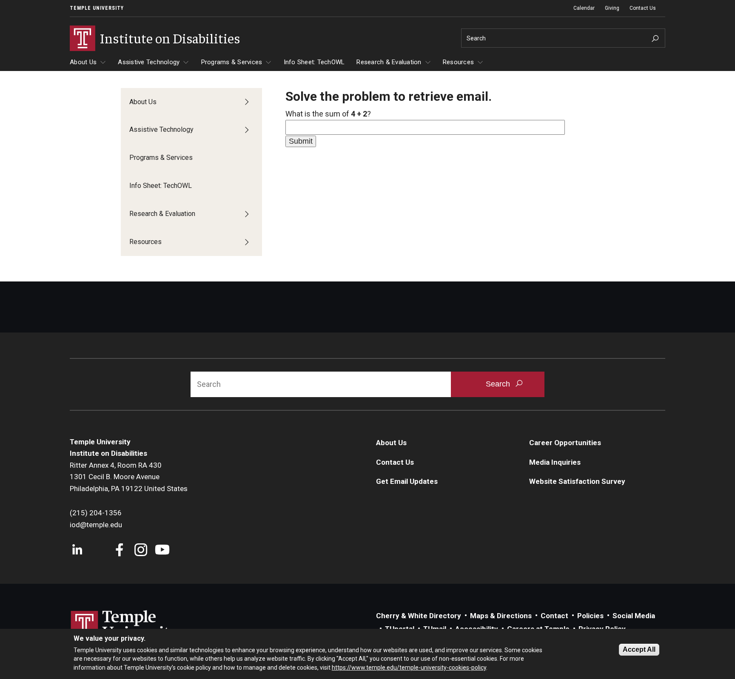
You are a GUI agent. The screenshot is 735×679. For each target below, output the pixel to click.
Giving (612, 8)
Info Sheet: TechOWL (314, 62)
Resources (458, 62)
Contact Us (643, 8)
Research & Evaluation (388, 62)
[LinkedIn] (77, 550)
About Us (83, 62)
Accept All (639, 649)
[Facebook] (119, 550)
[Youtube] (162, 550)
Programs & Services (231, 62)
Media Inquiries (555, 462)
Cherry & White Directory (418, 615)
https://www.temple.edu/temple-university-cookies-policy (409, 667)
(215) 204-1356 (96, 513)
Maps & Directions (501, 615)
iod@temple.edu (96, 524)
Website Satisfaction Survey (577, 481)
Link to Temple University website (125, 626)
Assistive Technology (148, 62)
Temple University (97, 8)
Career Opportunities (565, 442)
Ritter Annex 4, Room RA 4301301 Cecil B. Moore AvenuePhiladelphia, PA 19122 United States (129, 477)
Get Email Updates (407, 481)
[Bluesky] (98, 550)
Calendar (584, 8)
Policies (590, 615)
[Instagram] (141, 550)
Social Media (633, 615)
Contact (554, 615)
